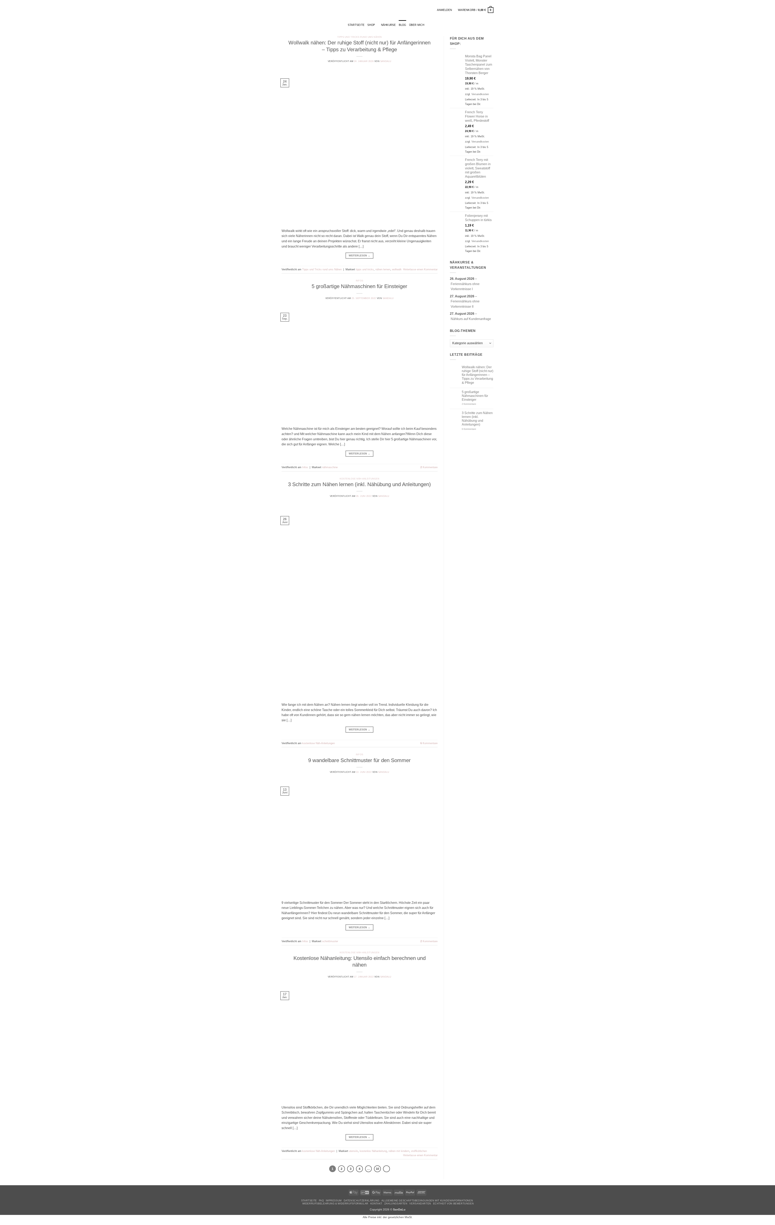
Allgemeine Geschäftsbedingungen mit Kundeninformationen (427, 1200)
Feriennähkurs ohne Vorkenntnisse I (465, 286)
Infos (359, 280)
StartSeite (356, 24)
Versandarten (420, 1203)
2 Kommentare (476, 404)
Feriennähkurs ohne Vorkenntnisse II (465, 304)
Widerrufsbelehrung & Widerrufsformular (335, 1203)
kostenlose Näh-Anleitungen (359, 478)
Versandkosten (480, 94)
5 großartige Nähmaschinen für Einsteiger (359, 286)
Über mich (416, 24)
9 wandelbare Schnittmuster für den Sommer (359, 760)
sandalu (385, 61)
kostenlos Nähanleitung (373, 1151)
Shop (371, 24)
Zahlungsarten (395, 1203)
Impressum (334, 1200)
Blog (402, 24)
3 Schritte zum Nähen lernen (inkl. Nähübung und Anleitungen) (359, 484)
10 (377, 1168)
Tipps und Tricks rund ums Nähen (359, 37)
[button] (432, 10)
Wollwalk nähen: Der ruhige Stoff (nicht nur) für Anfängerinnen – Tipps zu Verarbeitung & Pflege (477, 374)
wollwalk (397, 269)
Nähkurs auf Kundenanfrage (471, 319)
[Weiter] (386, 1168)
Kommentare (429, 467)
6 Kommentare (475, 429)
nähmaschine (330, 467)
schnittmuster (330, 941)
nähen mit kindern (399, 1151)
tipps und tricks (365, 269)
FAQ (321, 1200)
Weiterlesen (359, 255)
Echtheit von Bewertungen (453, 1203)
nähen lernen (382, 269)
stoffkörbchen (419, 1151)
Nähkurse (388, 24)
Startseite (309, 1200)
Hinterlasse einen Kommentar (420, 269)
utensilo (353, 1151)
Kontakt (376, 1203)
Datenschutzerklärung (361, 1200)
